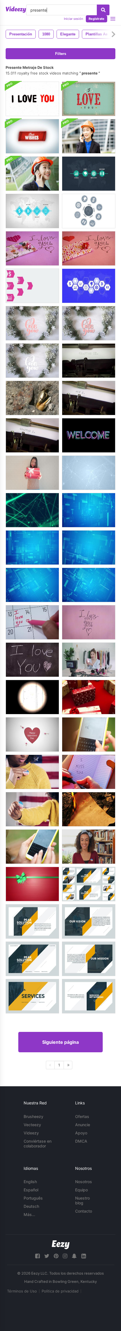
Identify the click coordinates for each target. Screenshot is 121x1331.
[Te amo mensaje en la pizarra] (32, 659)
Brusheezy (33, 1116)
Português (33, 1198)
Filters (60, 54)
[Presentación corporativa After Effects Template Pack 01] (88, 884)
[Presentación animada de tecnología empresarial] (88, 510)
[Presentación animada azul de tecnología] (88, 547)
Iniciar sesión (73, 19)
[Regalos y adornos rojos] (88, 697)
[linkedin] (83, 1256)
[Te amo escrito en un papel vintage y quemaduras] (88, 809)
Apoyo (81, 1132)
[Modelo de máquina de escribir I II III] (88, 398)
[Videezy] (16, 10)
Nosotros (83, 1181)
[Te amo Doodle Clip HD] (32, 99)
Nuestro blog (82, 1200)
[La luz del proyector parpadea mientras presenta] (32, 697)
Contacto (83, 1211)
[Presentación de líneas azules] (32, 585)
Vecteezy (32, 1124)
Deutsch (31, 1206)
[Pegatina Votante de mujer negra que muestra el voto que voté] (32, 809)
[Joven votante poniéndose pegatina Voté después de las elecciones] (32, 772)
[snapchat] (74, 1256)
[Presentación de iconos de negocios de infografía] (88, 173)
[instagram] (65, 1256)
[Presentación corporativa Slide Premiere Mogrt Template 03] (88, 921)
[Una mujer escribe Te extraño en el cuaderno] (88, 772)
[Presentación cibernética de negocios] (88, 585)
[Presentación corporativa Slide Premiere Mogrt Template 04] (88, 959)
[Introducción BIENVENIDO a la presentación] (88, 435)
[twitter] (46, 1256)
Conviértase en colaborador (37, 1143)
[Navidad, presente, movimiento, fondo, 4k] (32, 884)
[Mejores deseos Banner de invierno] (32, 136)
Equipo (81, 1189)
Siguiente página (60, 1042)
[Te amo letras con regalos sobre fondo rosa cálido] (88, 248)
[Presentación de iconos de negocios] (32, 211)
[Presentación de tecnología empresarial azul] (32, 547)
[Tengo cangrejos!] (32, 398)
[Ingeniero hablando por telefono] (88, 136)
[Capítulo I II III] (88, 360)
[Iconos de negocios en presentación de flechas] (32, 286)
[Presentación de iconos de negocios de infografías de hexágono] (88, 286)
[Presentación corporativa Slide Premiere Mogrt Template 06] (88, 996)
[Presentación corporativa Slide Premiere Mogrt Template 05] (32, 996)
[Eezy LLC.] (61, 1244)
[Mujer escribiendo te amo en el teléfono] (88, 734)
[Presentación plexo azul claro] (88, 472)
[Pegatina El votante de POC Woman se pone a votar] (88, 846)
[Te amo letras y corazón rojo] (88, 622)
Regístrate (96, 19)
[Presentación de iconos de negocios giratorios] (88, 211)
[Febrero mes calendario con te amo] (32, 622)
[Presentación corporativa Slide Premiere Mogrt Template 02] (32, 921)
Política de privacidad (60, 1291)
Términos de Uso (22, 1291)
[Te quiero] (32, 323)
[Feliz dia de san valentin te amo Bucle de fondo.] (32, 734)
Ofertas (82, 1116)
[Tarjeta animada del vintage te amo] (88, 99)
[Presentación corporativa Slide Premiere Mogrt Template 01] (32, 959)
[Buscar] (103, 10)
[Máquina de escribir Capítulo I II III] (32, 435)
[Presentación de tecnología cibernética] (32, 510)
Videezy (31, 1132)
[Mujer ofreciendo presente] (32, 472)
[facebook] (37, 1256)
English (30, 1181)
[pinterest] (56, 1256)
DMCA (81, 1141)
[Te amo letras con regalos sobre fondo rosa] (32, 248)
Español (31, 1189)
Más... (29, 1214)
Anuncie (82, 1124)
